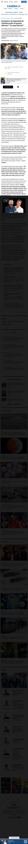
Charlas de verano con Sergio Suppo (17, 14)
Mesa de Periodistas (5, 14)
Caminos (11, 1)
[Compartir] (18, 87)
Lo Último (5, 8)
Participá (24, 1)
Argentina (10, 8)
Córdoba (16, 8)
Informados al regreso (11, 12)
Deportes (6, 1)
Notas (21, 12)
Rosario (21, 8)
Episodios (8, 82)
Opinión (16, 1)
